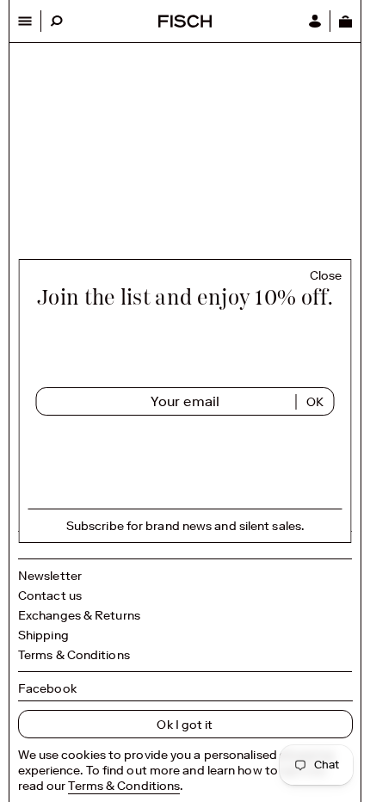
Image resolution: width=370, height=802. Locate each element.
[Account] (315, 21)
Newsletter (50, 575)
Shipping (43, 635)
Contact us (50, 595)
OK (315, 402)
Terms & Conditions (74, 655)
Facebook (47, 688)
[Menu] (25, 21)
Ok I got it (185, 724)
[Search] (56, 21)
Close (326, 275)
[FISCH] (185, 23)
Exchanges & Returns (79, 615)
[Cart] (345, 21)
